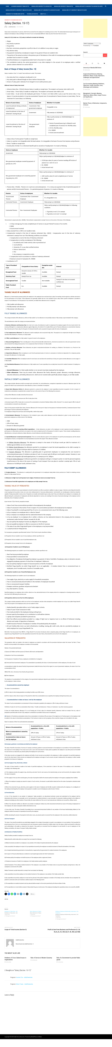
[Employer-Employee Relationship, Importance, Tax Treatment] (68, 915)
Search (85, 52)
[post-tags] (104, 63)
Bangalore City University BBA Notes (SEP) (74, 10)
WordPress (34, 1036)
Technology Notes (32, 14)
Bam (40, 1036)
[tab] (86, 63)
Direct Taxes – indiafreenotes (24, 984)
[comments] (98, 63)
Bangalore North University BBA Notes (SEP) (19, 10)
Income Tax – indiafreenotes (24, 977)
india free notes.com (19, 1036)
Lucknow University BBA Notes (20, 6)
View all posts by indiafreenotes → (25, 944)
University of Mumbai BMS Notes (15, 14)
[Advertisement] (95, 28)
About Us (43, 14)
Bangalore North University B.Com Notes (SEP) (89, 6)
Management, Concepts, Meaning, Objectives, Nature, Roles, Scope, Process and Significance (94, 95)
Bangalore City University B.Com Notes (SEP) (47, 10)
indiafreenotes (12, 26)
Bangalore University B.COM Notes (42, 6)
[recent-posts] (92, 63)
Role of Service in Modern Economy (41, 958)
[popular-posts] (86, 63)
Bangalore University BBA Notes (63, 6)
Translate (96, 45)
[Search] (105, 55)
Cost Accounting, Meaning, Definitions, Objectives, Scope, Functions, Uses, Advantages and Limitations (93, 85)
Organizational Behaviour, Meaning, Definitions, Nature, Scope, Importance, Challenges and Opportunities (94, 75)
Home (7, 6)
